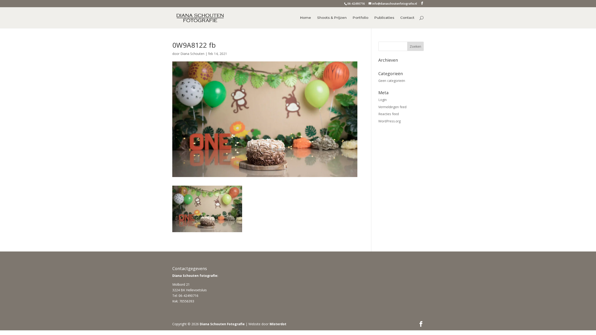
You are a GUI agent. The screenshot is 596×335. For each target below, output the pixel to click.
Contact (407, 18)
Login (382, 99)
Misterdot (278, 324)
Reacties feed (388, 114)
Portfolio (360, 18)
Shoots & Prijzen (332, 18)
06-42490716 (356, 4)
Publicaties (384, 18)
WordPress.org (389, 121)
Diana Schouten (192, 53)
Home (305, 18)
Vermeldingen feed (392, 107)
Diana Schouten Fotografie (222, 324)
